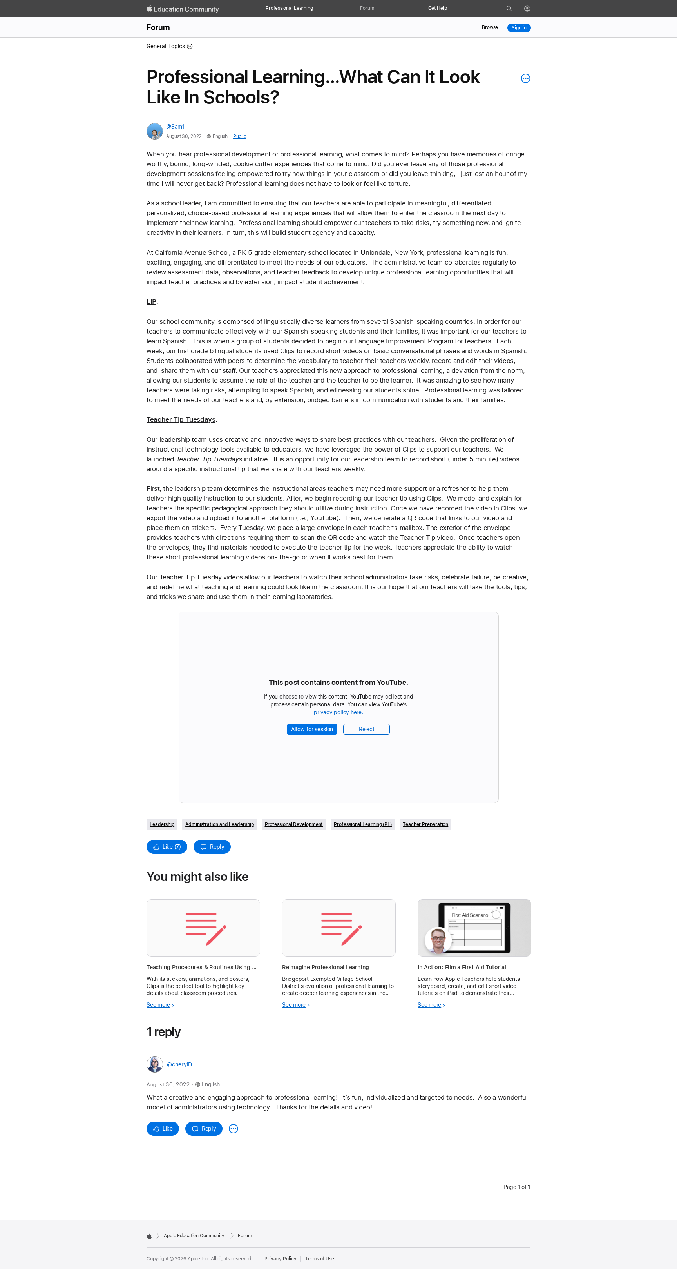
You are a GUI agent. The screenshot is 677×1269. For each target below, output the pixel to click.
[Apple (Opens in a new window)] (149, 1236)
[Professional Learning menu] (317, 9)
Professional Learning (289, 8)
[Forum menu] (378, 9)
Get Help (437, 8)
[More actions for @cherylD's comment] (233, 1128)
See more (158, 1005)
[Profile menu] (533, 9)
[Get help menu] (451, 9)
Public (239, 136)
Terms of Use (319, 1259)
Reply (217, 847)
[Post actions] (523, 78)
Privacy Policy (280, 1259)
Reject (367, 729)
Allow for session (312, 729)
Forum (367, 8)
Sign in (519, 28)
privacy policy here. (340, 712)
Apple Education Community (194, 1235)
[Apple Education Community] (183, 9)
